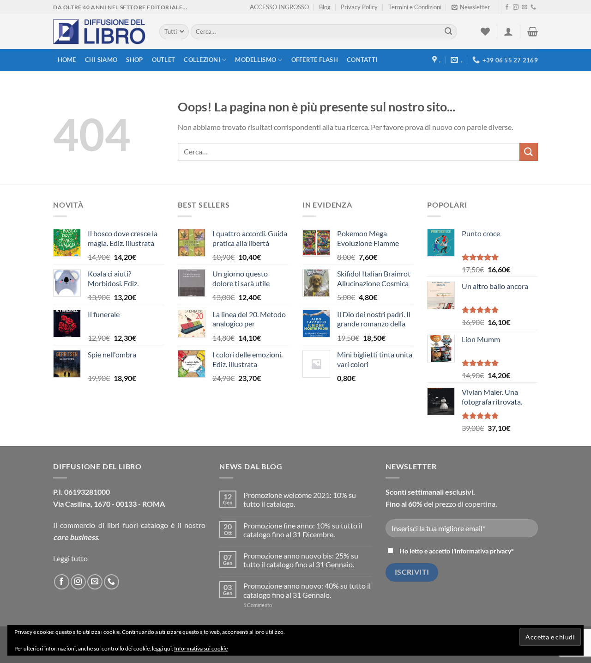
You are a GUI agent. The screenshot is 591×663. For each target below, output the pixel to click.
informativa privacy (483, 551)
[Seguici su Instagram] (516, 7)
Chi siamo (101, 59)
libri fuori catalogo (137, 525)
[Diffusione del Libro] (99, 32)
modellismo (255, 59)
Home (67, 59)
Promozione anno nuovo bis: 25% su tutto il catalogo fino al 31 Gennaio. (300, 560)
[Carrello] (532, 31)
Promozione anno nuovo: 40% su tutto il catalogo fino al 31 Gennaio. (307, 590)
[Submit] (448, 32)
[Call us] (533, 7)
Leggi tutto (70, 558)
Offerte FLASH (314, 59)
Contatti (362, 59)
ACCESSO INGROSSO (279, 7)
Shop (134, 59)
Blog (325, 7)
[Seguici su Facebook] (507, 7)
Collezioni (202, 59)
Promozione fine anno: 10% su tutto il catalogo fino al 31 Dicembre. (302, 530)
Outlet (163, 59)
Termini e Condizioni (414, 7)
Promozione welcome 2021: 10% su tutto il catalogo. (299, 499)
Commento (257, 605)
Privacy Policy (359, 7)
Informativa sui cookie (201, 648)
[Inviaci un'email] (524, 7)
